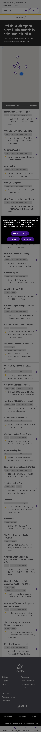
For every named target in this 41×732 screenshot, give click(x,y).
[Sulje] (37, 218)
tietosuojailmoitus (26, 228)
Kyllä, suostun (28, 239)
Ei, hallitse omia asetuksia (20, 233)
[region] (20, 230)
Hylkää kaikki (13, 239)
